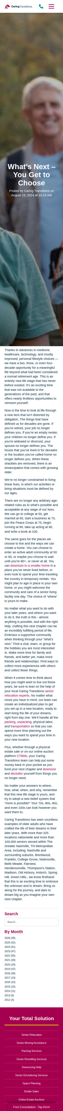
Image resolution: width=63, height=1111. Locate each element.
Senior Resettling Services (31, 1059)
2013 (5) (9, 995)
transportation (20, 726)
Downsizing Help (31, 1067)
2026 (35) (10, 937)
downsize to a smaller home (30, 565)
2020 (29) (10, 964)
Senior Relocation (32, 1034)
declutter (17, 773)
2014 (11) (10, 990)
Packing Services (32, 1050)
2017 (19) (10, 977)
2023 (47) (10, 951)
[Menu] (51, 6)
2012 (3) (9, 999)
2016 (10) (10, 982)
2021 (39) (10, 959)
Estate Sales (31, 1091)
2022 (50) (10, 955)
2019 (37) (10, 968)
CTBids (22, 756)
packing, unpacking (18, 722)
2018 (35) (10, 973)
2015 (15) (10, 986)
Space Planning (31, 1083)
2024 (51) (10, 946)
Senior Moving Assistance (31, 1042)
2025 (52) (10, 942)
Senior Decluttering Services (31, 1075)
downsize (49, 769)
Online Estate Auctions (31, 1099)
